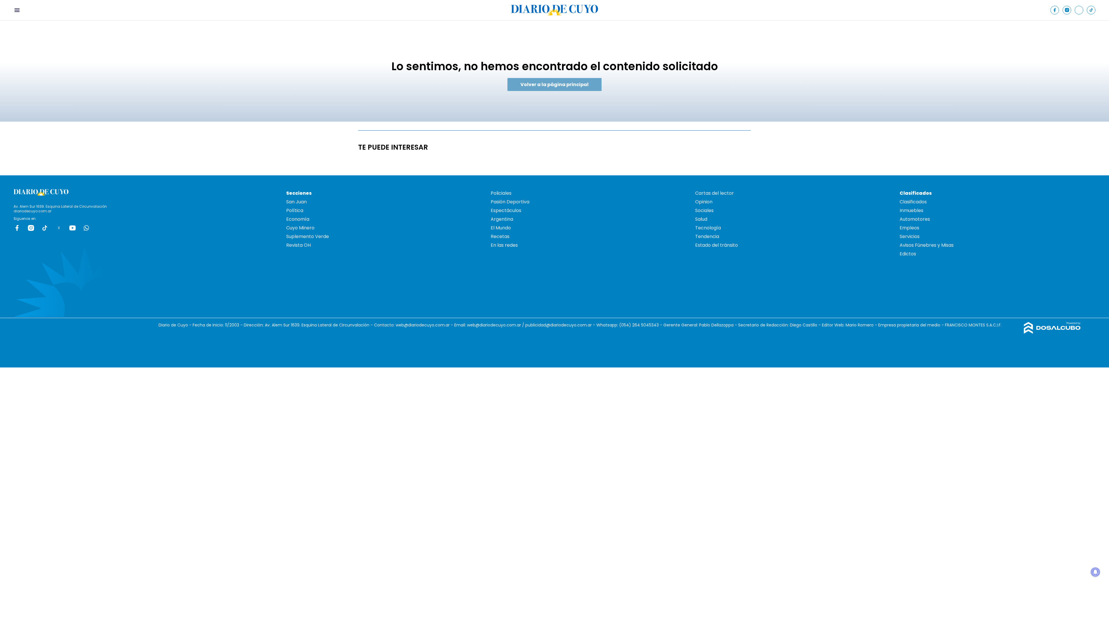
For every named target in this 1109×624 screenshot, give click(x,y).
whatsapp (86, 227)
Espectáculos (506, 210)
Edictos (908, 253)
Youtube (72, 227)
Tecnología (708, 227)
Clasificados (913, 201)
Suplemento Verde (307, 236)
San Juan (296, 201)
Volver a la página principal (554, 84)
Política (294, 210)
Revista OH (298, 245)
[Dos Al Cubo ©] (1052, 332)
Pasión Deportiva (510, 201)
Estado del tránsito (716, 245)
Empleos (909, 227)
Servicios (910, 236)
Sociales (704, 210)
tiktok (44, 227)
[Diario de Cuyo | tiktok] (1091, 10)
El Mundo (501, 227)
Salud (701, 219)
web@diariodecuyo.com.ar (423, 325)
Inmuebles (911, 210)
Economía (297, 219)
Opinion (703, 201)
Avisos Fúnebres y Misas (927, 245)
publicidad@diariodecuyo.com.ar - (560, 325)
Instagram (30, 227)
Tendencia (707, 236)
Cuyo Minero (300, 227)
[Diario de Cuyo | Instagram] (1067, 10)
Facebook (17, 227)
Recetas (500, 236)
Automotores (915, 219)
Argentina (502, 219)
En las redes (504, 245)
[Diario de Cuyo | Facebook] (1055, 10)
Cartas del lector (714, 193)
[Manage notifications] (1095, 572)
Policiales (501, 193)
